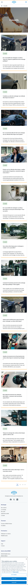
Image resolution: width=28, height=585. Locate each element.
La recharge (3, 509)
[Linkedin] (17, 500)
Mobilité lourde (4, 535)
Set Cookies (14, 574)
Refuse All (14, 578)
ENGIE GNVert (4, 555)
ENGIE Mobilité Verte (5, 553)
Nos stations (4, 507)
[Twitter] (14, 500)
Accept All (14, 582)
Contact (3, 545)
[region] (14, 571)
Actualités (3, 525)
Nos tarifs (3, 511)
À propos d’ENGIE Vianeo (6, 523)
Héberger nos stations (6, 533)
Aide (2, 2)
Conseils (3, 515)
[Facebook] (11, 500)
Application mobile (5, 513)
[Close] (26, 559)
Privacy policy (16, 571)
